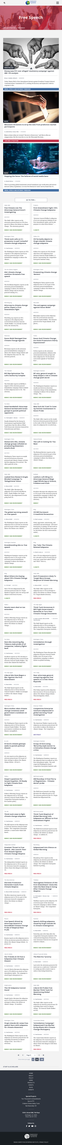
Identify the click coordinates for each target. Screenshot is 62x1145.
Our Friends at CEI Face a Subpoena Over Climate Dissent (14, 959)
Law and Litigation (9, 28)
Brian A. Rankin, (8, 78)
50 (37, 1059)
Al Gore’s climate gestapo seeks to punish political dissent (15, 746)
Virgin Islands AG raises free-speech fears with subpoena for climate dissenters (16, 1025)
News (31, 1080)
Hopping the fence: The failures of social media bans (26, 176)
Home (31, 1073)
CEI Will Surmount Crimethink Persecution (43, 513)
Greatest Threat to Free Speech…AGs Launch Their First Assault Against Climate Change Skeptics (15, 850)
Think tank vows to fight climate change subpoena (15, 815)
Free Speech (37, 598)
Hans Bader (9, 684)
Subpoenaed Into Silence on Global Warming (45, 848)
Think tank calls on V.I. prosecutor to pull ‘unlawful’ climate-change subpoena (16, 241)
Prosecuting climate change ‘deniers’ (45, 273)
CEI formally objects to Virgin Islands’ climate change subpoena (42, 241)
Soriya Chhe (16, 131)
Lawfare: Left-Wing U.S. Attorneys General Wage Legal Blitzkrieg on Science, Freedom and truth (44, 480)
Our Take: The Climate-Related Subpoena (43, 546)
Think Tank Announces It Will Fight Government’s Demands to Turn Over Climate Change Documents (45, 610)
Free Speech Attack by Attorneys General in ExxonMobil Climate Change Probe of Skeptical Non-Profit (16, 925)
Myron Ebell (9, 486)
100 (42, 1059)
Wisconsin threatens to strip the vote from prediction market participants (30, 126)
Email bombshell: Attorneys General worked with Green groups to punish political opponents (16, 409)
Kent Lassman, (39, 618)
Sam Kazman (9, 248)
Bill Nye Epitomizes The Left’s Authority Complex (14, 374)
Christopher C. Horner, (41, 896)
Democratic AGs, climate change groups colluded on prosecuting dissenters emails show (15, 445)
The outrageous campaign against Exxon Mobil (44, 306)
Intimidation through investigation (42, 643)
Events (31, 1085)
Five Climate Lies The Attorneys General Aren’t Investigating (14, 210)
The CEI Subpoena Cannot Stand (15, 989)
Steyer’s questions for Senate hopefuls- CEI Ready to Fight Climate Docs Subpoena (15, 782)
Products (31, 1083)
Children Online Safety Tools (31, 1103)
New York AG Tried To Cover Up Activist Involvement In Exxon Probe (45, 408)
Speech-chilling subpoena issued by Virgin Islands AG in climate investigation (44, 923)
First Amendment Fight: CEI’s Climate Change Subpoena (45, 209)
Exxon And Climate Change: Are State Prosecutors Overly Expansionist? (45, 340)
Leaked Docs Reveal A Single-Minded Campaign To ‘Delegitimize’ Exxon (16, 479)
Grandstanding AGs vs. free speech (15, 546)
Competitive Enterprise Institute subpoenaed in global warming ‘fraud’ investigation (43, 711)
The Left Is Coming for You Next (44, 443)
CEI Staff (8, 585)
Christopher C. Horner (12, 418)
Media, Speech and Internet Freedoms (17, 89)
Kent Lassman (38, 519)
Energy (35, 503)
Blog (31, 1087)
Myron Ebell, (46, 618)
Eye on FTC (31, 1101)
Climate (36, 230)
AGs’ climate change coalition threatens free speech (14, 274)
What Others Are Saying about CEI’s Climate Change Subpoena (15, 578)
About (31, 1076)
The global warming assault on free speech (16, 513)
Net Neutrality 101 (31, 1106)
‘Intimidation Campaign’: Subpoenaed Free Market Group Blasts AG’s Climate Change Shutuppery (44, 1026)
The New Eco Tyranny (42, 957)
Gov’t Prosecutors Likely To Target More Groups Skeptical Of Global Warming (45, 578)
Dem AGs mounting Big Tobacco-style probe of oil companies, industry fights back (15, 645)
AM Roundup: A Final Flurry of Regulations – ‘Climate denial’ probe (44, 781)
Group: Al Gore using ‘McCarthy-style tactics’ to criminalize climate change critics (44, 747)
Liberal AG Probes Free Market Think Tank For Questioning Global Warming (43, 991)
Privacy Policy (43, 1142)
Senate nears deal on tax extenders (14, 608)
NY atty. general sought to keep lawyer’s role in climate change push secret (45, 375)
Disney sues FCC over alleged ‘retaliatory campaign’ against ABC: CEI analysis (29, 72)
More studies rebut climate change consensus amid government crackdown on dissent (15, 711)
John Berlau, (9, 131)
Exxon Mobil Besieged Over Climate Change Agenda (15, 339)
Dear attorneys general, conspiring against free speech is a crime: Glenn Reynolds (43, 678)
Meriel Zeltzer (9, 181)
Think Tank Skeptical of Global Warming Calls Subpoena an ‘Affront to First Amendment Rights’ (45, 817)
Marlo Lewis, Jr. (39, 552)
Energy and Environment (13, 230)
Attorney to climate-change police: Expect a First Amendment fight (16, 307)
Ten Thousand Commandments (31, 1099)
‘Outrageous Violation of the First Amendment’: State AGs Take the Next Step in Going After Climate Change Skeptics (45, 887)
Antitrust (37, 735)
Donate (31, 1090)
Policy (31, 1078)
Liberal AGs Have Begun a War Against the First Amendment (15, 677)
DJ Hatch (15, 78)
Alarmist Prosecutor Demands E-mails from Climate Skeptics (13, 885)
